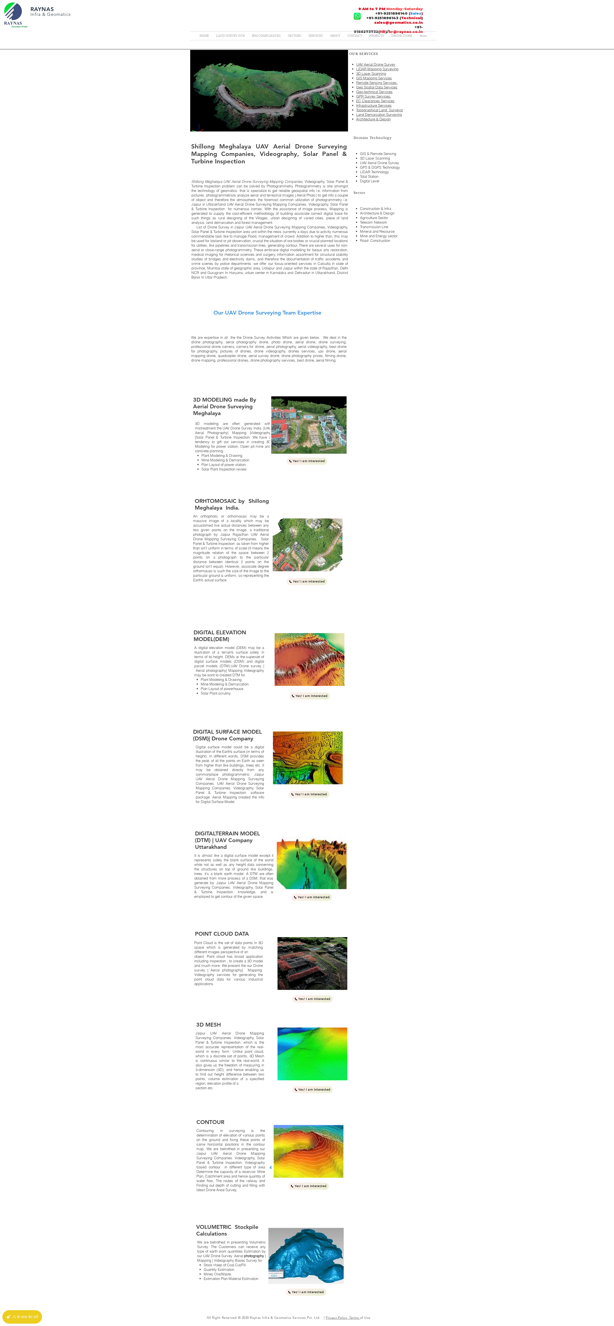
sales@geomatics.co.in (398, 22)
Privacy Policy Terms (343, 1317)
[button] (307, 581)
